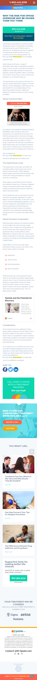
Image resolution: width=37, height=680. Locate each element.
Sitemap (19, 671)
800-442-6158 (18, 30)
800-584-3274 (22, 103)
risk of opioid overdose (14, 349)
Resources (18, 667)
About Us (18, 665)
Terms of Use (18, 668)
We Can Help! (18, 38)
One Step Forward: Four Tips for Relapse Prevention (17, 513)
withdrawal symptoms (21, 202)
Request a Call (12, 422)
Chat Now (10, 428)
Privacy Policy (18, 669)
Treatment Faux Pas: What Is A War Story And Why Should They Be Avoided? (18, 478)
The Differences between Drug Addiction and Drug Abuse (18, 547)
